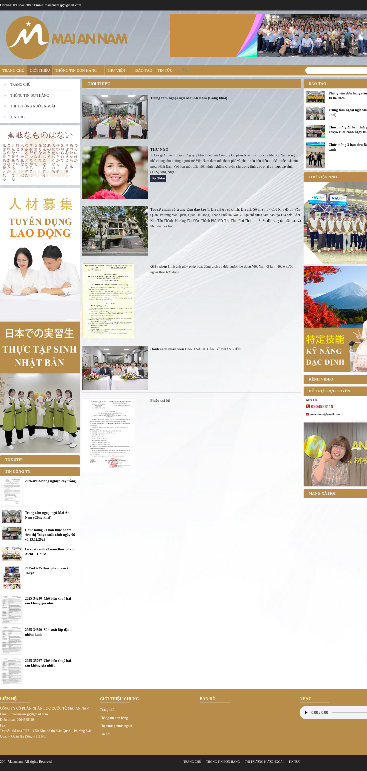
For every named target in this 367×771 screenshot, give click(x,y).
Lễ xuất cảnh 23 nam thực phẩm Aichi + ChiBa (49, 551)
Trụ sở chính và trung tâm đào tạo (178, 209)
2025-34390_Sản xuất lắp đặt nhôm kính (47, 632)
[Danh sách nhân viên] (115, 368)
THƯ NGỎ (159, 149)
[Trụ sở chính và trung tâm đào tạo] (115, 231)
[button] (185, 70)
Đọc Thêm (158, 178)
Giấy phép (158, 266)
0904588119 (322, 406)
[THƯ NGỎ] (115, 172)
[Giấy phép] (108, 300)
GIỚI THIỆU (40, 70)
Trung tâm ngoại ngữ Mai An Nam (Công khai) (188, 98)
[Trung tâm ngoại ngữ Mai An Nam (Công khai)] (115, 116)
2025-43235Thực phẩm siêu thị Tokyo (48, 570)
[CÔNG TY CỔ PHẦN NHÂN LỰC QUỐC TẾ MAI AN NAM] (66, 37)
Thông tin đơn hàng (76, 70)
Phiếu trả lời (160, 400)
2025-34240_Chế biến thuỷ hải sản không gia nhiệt (48, 601)
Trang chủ (13, 70)
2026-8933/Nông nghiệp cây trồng (50, 481)
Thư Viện (116, 70)
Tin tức (165, 70)
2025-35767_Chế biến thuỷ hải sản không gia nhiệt (48, 663)
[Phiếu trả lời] (108, 434)
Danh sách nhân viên (167, 349)
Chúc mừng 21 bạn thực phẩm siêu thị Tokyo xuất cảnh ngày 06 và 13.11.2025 (50, 534)
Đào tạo (143, 70)
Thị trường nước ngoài (32, 106)
